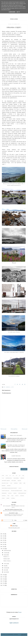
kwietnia (5, 567)
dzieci (20, 483)
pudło (25, 490)
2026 (3, 533)
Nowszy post (3, 429)
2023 (3, 540)
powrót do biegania (5, 490)
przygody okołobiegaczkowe (16, 490)
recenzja (10, 493)
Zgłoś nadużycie (14, 622)
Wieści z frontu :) (7, 560)
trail (8, 495)
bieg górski (14, 480)
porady (20, 488)
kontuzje (3, 485)
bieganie (19, 480)
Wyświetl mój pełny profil (14, 527)
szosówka (4, 495)
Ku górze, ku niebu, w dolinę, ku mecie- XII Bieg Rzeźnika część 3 (16, 445)
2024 (3, 538)
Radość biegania (16, 456)
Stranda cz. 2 (6, 556)
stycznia (5, 572)
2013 (10, 475)
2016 (16, 475)
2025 (3, 536)
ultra (12, 495)
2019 (3, 548)
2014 (3, 583)
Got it (18, 12)
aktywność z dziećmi (6, 480)
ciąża (11, 483)
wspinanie (22, 495)
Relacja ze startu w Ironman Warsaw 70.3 (13, 510)
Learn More (12, 12)
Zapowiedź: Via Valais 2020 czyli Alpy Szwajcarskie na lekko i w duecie (13, 515)
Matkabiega (11, 634)
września (5, 552)
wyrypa (3, 498)
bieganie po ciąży (5, 483)
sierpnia (5, 554)
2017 (19, 475)
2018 (3, 574)
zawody (7, 498)
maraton (8, 485)
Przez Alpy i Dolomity (16, 435)
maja (5, 565)
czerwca (5, 563)
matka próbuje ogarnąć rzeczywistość (9, 488)
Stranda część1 (6, 558)
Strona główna (14, 429)
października (6, 550)
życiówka (13, 498)
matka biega (15, 525)
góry (24, 483)
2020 (3, 546)
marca (5, 569)
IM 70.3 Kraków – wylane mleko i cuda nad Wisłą (13, 506)
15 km (7, 475)
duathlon (16, 483)
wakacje (16, 495)
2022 (3, 542)
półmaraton (4, 493)
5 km (23, 475)
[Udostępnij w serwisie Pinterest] (25, 385)
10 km (3, 475)
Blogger (19, 612)
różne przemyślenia (22, 493)
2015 (13, 475)
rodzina (15, 493)
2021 (3, 544)
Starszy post (24, 429)
